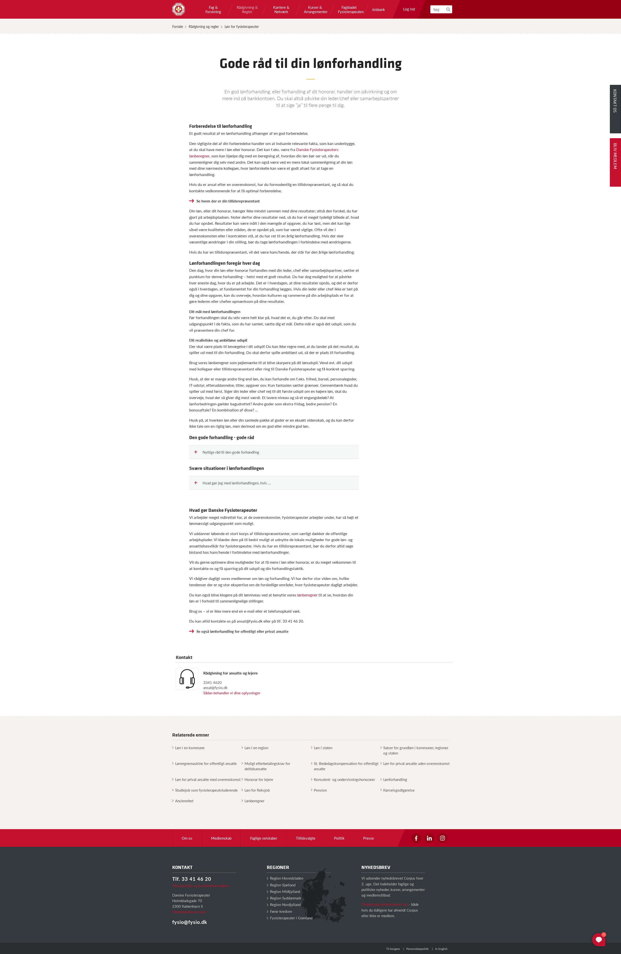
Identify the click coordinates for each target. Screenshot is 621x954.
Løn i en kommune (189, 747)
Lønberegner (254, 800)
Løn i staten (323, 747)
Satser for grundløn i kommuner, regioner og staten (415, 750)
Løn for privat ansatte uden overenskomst (416, 763)
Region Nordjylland (285, 904)
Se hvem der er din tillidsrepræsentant (228, 200)
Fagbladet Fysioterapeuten (349, 9)
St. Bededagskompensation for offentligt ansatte (346, 766)
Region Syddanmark (285, 897)
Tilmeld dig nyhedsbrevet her (384, 904)
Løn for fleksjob (257, 790)
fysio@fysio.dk (189, 922)
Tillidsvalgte (305, 838)
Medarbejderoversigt (188, 911)
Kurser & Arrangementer (315, 9)
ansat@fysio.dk (215, 687)
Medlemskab (221, 838)
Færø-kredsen (280, 911)
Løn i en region (256, 747)
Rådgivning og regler (204, 26)
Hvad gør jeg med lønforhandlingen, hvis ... (237, 482)
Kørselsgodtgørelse (399, 790)
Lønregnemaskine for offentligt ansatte (206, 763)
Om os (187, 838)
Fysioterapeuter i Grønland (290, 917)
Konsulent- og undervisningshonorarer (344, 779)
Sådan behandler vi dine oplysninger (231, 692)
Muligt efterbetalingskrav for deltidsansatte (267, 766)
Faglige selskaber (263, 838)
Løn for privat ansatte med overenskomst (207, 779)
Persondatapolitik (417, 949)
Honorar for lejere (259, 779)
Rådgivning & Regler (247, 9)
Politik (339, 838)
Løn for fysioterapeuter (242, 26)
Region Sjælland (282, 884)
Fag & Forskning (213, 9)
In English (441, 949)
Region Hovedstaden (286, 878)
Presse (368, 838)
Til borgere (393, 949)
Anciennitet (184, 800)
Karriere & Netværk (281, 9)
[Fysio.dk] (178, 9)
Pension (320, 790)
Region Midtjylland (284, 891)
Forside (177, 26)
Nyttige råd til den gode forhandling (231, 452)
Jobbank (378, 9)
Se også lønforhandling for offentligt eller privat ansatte (242, 631)
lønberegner (307, 595)
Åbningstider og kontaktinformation (200, 885)
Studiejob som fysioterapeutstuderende (206, 790)
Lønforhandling (395, 779)
